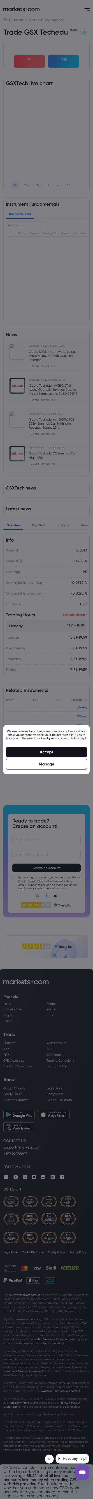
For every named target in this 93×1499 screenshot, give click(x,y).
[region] (46, 749)
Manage (46, 763)
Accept (46, 751)
